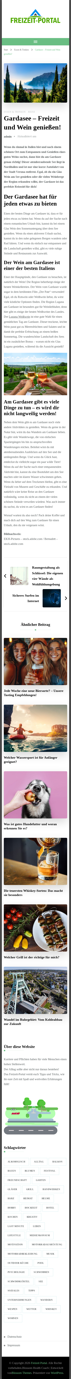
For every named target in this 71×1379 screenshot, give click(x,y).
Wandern (46, 1300)
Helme (46, 1198)
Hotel (50, 1208)
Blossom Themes (21, 1372)
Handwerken (51, 1189)
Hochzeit (31, 1208)
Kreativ (32, 1217)
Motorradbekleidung (23, 1254)
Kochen (13, 1217)
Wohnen (13, 1318)
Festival (49, 1171)
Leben (37, 1226)
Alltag (39, 1161)
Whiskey (51, 1309)
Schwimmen (41, 1272)
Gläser (12, 1189)
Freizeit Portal (39, 1363)
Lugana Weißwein (19, 316)
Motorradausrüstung (47, 1244)
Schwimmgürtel (19, 1281)
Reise (31, 112)
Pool (41, 1263)
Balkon (57, 1161)
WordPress (57, 1372)
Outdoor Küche (18, 1263)
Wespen (12, 1309)
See (41, 1281)
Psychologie (16, 1272)
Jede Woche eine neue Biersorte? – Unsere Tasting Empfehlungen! (33, 693)
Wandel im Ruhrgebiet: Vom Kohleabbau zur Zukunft (33, 1022)
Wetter (31, 1309)
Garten (41, 1180)
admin (8, 136)
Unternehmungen (19, 1300)
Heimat (28, 1198)
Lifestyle (14, 1235)
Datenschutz (14, 1336)
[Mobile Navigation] (35, 41)
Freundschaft (17, 1180)
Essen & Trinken (15, 112)
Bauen (12, 1171)
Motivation (15, 1244)
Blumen (30, 1171)
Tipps (31, 1290)
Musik (50, 1254)
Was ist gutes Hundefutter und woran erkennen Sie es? (30, 826)
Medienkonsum (40, 1235)
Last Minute (16, 1226)
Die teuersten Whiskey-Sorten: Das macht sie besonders (33, 893)
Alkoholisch (16, 1161)
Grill (30, 1189)
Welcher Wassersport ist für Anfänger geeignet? (30, 760)
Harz (11, 1198)
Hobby (12, 1208)
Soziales (13, 1290)
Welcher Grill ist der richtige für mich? (31, 957)
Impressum (13, 1345)
